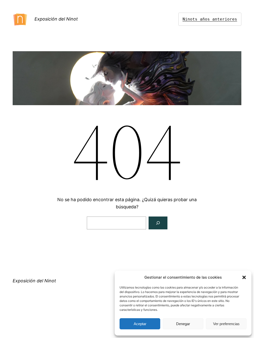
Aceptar (140, 324)
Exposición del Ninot (56, 19)
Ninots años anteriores (210, 19)
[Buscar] (158, 223)
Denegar (183, 324)
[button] (244, 277)
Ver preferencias (226, 324)
